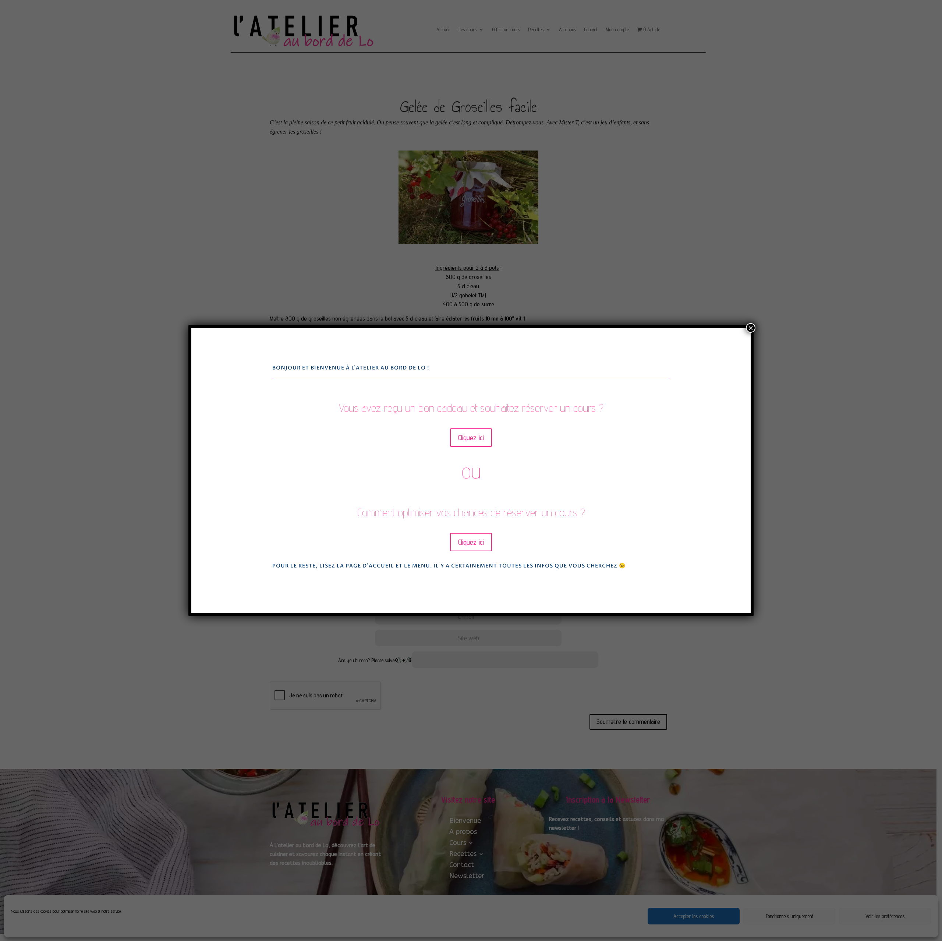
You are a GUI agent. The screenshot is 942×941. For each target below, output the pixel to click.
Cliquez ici (471, 437)
